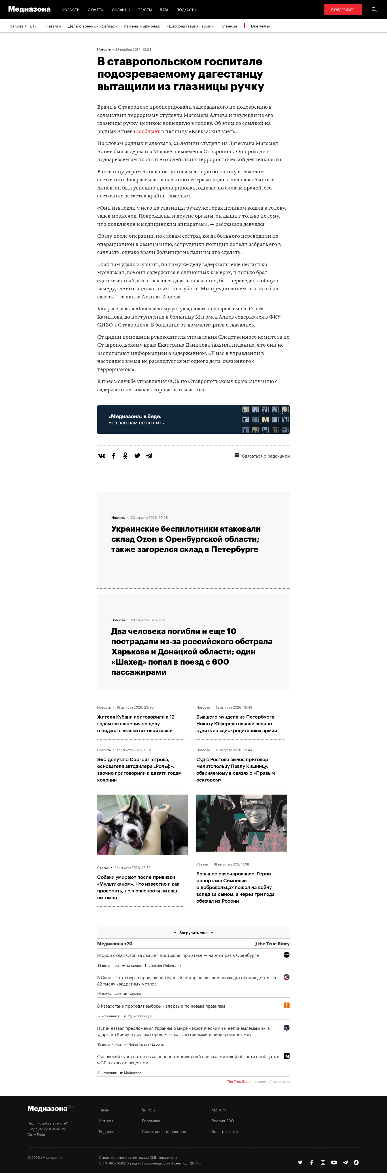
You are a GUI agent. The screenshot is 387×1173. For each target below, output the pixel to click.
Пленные (228, 25)
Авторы (106, 1120)
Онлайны (121, 9)
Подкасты (187, 9)
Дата (164, 9)
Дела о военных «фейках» (92, 25)
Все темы (260, 26)
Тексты (145, 9)
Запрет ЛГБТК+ (24, 25)
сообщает (148, 131)
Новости (71, 9)
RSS (150, 1109)
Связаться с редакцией (266, 455)
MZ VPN (219, 1109)
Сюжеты (96, 9)
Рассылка (151, 1120)
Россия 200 (223, 1120)
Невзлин (53, 25)
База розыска (225, 1131)
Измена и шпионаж (142, 25)
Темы (104, 1109)
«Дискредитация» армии (190, 25)
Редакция (107, 1131)
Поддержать (343, 9)
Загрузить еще (193, 932)
